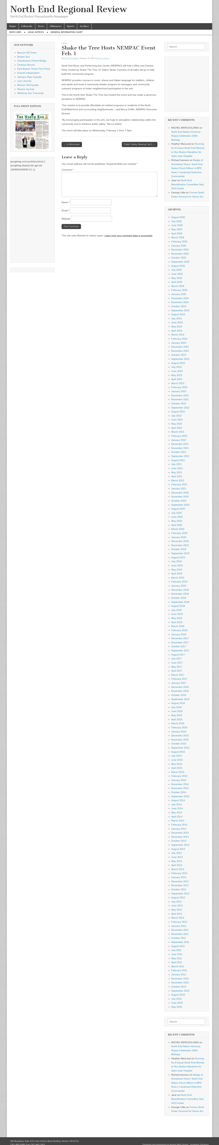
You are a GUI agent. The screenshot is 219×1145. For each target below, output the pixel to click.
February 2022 (179, 436)
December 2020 (180, 492)
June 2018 (177, 614)
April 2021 (176, 476)
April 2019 (176, 573)
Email (65, 210)
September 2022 (180, 407)
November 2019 (180, 545)
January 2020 (178, 537)
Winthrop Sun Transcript (30, 93)
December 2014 (180, 784)
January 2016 (178, 731)
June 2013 (177, 857)
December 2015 (180, 735)
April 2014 (176, 816)
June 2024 (177, 322)
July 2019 (176, 561)
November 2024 (180, 302)
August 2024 (178, 314)
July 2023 (176, 367)
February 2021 (179, 484)
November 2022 (180, 399)
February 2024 (179, 338)
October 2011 (178, 938)
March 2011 (177, 966)
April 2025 (176, 282)
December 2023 (180, 346)
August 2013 (178, 849)
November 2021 (180, 448)
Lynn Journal (24, 81)
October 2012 (178, 889)
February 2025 (179, 290)
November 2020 (180, 496)
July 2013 (176, 853)
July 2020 (176, 512)
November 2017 (180, 642)
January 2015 (178, 780)
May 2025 (176, 278)
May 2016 (176, 715)
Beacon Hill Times (27, 52)
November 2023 (180, 350)
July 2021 (176, 464)
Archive (84, 26)
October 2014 (178, 792)
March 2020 (177, 529)
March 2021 (177, 480)
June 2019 (177, 565)
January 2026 (178, 245)
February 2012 (179, 921)
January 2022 (178, 440)
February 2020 (179, 533)
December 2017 (180, 638)
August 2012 (178, 897)
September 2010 (180, 990)
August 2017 (178, 654)
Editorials (27, 26)
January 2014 (178, 828)
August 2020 (178, 508)
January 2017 (178, 683)
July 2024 (176, 318)
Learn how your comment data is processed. (129, 235)
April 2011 (176, 962)
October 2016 (178, 695)
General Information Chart (66, 32)
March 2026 (177, 237)
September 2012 (180, 893)
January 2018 (178, 634)
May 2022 (176, 423)
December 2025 (180, 249)
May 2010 (176, 1006)
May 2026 (176, 229)
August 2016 (178, 703)
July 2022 (176, 415)
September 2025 (180, 261)
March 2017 (177, 674)
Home (12, 26)
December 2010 (180, 978)
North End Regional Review (68, 9)
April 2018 (176, 622)
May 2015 (176, 764)
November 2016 (180, 691)
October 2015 (178, 743)
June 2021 (177, 468)
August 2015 (178, 751)
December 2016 (180, 687)
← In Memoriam (72, 144)
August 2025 (178, 265)
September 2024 (180, 310)
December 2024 (180, 298)
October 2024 (178, 306)
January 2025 (178, 294)
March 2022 (177, 431)
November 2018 (180, 593)
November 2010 (180, 982)
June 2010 (177, 1002)
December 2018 (180, 589)
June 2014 (177, 808)
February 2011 (179, 970)
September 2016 (180, 699)
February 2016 (179, 727)
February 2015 (179, 776)
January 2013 (178, 877)
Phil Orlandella (71, 58)
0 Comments (103, 58)
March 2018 (177, 626)
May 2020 (176, 521)
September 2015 (180, 747)
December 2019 (180, 541)
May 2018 (176, 618)
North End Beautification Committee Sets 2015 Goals (187, 184)
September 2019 (180, 553)
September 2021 (180, 456)
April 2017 (176, 670)
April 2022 (176, 427)
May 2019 (176, 569)
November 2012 (180, 885)
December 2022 (180, 395)
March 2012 (177, 917)
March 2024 (177, 334)
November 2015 (180, 739)
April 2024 (176, 330)
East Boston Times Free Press (33, 68)
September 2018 (180, 602)
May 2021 (176, 472)
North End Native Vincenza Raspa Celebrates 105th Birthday (185, 135)
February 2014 (179, 824)
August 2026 (178, 217)
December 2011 (180, 930)
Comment (68, 169)
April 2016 (176, 719)
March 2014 (177, 820)
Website (66, 218)
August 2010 (178, 994)
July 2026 (176, 221)
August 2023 (178, 363)
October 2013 (178, 840)
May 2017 (176, 666)
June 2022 (177, 419)
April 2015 (176, 768)
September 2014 (180, 796)
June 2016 (177, 711)
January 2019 (178, 585)
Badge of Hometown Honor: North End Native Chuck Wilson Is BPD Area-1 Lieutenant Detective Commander (187, 168)
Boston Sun (23, 56)
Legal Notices (36, 32)
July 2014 (176, 804)
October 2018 (178, 597)
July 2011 (176, 950)
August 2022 (178, 411)
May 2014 (176, 812)
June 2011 (177, 954)
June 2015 (177, 759)
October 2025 (178, 257)
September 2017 (180, 650)
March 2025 (177, 286)
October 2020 (178, 500)
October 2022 (178, 403)
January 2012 (178, 926)
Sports (70, 26)
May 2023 (176, 375)
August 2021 (178, 460)
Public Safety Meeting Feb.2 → (139, 144)
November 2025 (180, 253)
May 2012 (176, 909)
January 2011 (178, 974)
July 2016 (176, 707)
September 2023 (180, 359)
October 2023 (178, 354)
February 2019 (179, 581)
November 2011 (180, 934)
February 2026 (179, 241)
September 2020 (180, 504)
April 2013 (176, 865)
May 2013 (176, 861)
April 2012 (176, 913)
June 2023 (177, 371)
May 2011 (176, 958)
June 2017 (177, 662)
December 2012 (180, 881)
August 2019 (178, 557)
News (41, 26)
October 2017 (178, 646)
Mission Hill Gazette (28, 85)
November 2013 (180, 836)
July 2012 (176, 901)
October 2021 (178, 452)
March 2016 (177, 723)
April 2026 (176, 233)
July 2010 (176, 998)
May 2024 (176, 326)
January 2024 (178, 342)
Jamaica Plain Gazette (29, 77)
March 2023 (177, 383)
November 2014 (180, 788)
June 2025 (177, 274)
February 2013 (179, 873)
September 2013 (180, 844)
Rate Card (15, 32)
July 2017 (176, 658)
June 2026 (177, 225)
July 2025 (176, 269)
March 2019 (177, 577)
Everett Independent (28, 72)
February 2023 (179, 387)
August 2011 (178, 946)
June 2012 (177, 905)
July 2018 (176, 610)
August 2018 (178, 606)
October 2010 (178, 986)
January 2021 (178, 488)
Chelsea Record (26, 64)
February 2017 (179, 678)
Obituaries (56, 26)
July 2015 (176, 755)
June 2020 (177, 516)
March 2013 (177, 869)
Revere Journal (25, 89)
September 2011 (180, 942)
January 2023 (178, 391)
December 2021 (180, 444)
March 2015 (177, 772)
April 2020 (176, 525)
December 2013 (180, 832)
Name (66, 202)
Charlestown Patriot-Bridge (31, 60)
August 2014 (178, 800)
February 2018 (179, 630)
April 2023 (176, 379)
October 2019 (178, 549)
